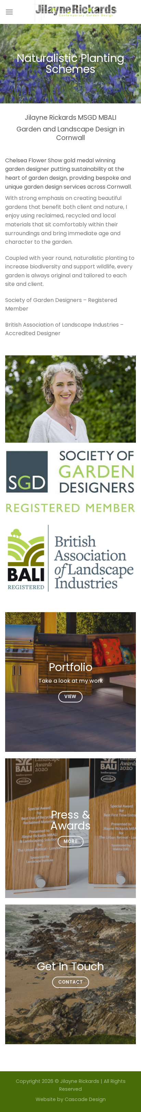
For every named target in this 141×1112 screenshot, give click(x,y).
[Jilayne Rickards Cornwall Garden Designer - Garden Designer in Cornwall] (74, 12)
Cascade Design (85, 1099)
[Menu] (9, 11)
